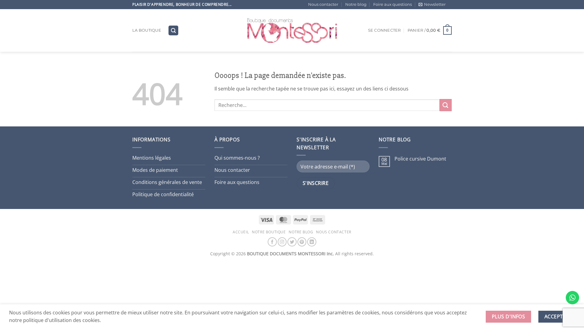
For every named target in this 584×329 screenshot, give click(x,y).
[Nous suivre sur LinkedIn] (311, 241)
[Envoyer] (446, 105)
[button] (432, 5)
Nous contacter (323, 4)
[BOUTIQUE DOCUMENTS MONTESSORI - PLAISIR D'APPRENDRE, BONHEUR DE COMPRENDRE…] (292, 30)
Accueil (241, 232)
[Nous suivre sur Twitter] (292, 241)
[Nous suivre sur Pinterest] (302, 241)
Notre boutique (269, 232)
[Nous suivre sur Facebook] (272, 241)
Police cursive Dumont (420, 159)
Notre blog (356, 4)
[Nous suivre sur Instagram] (282, 241)
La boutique (146, 30)
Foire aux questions (392, 4)
